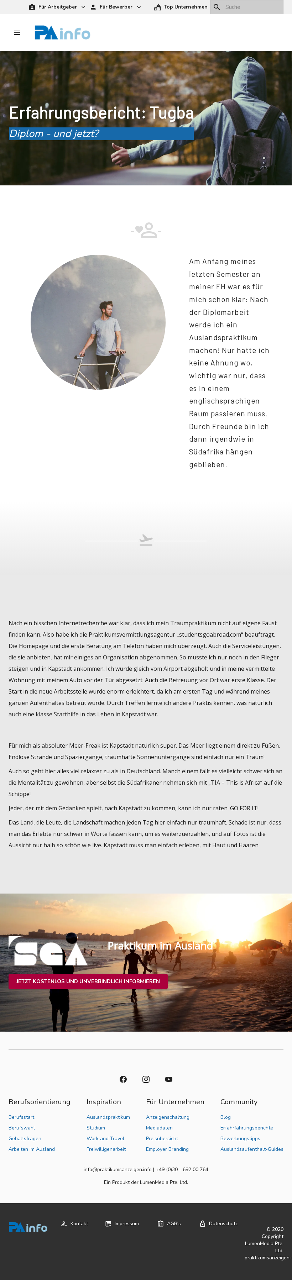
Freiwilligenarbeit (106, 1149)
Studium (96, 1127)
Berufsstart (21, 1117)
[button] (181, 7)
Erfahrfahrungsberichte (246, 1127)
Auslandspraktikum (108, 1117)
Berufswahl (22, 1127)
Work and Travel (105, 1138)
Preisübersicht (162, 1138)
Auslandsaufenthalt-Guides (251, 1149)
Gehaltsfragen (25, 1138)
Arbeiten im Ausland (32, 1149)
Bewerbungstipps (240, 1138)
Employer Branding (167, 1149)
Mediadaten (159, 1127)
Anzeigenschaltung (167, 1117)
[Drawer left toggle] (17, 32)
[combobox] (246, 7)
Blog (225, 1117)
